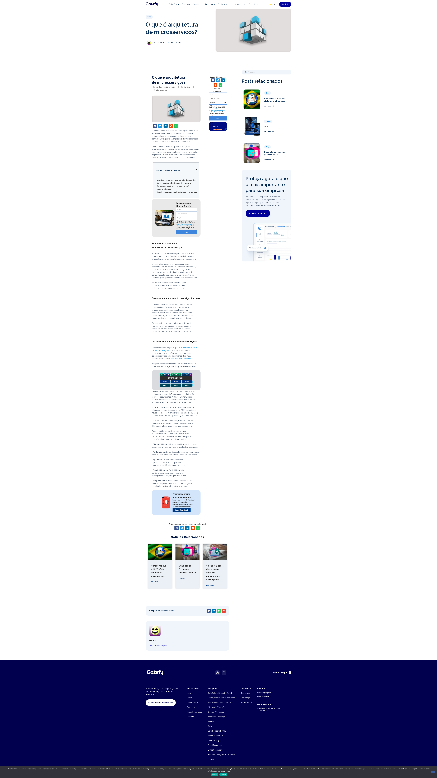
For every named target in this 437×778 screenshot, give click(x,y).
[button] (149, 17)
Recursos (186, 4)
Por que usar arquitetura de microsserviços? (173, 186)
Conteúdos (253, 4)
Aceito (214, 774)
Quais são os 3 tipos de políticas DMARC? (187, 569)
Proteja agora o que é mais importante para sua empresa (177, 192)
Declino (223, 774)
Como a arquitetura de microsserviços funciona (174, 183)
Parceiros (196, 4)
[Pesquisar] (246, 72)
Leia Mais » (155, 582)
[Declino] (433, 772)
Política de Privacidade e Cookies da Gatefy (185, 225)
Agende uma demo (238, 4)
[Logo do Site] (152, 4)
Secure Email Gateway (181, 359)
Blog (158, 90)
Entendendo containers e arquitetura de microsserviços (176, 180)
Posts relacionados (164, 189)
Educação (163, 90)
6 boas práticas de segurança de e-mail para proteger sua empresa (213, 573)
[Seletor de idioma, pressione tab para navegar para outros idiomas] (272, 4)
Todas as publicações (158, 645)
